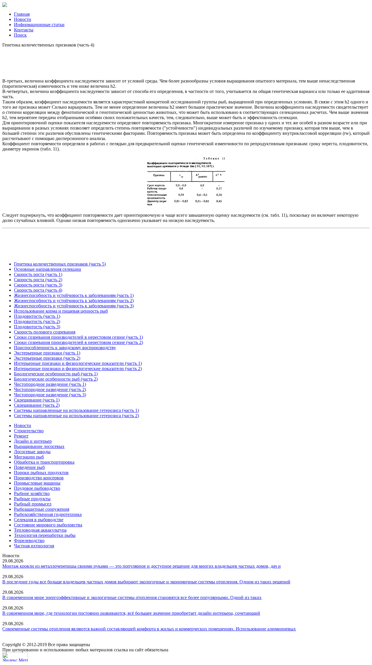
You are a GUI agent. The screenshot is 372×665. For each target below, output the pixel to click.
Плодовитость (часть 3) (37, 326)
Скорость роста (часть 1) (38, 274)
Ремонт (21, 435)
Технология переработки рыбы (45, 535)
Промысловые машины (37, 483)
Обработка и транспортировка (44, 462)
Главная (22, 14)
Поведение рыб (29, 467)
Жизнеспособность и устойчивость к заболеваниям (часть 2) (74, 300)
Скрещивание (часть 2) (37, 405)
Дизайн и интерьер (33, 441)
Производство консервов (39, 477)
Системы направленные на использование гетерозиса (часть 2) (76, 415)
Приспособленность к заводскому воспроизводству (65, 347)
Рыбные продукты (32, 498)
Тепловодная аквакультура (40, 530)
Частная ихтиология (34, 545)
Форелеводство (29, 540)
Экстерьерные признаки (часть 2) (47, 358)
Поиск (20, 35)
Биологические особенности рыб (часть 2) (56, 379)
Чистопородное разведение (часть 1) (50, 384)
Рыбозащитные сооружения (41, 509)
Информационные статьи (39, 24)
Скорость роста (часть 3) (38, 284)
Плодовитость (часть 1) (37, 316)
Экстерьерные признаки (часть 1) (47, 352)
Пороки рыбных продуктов (41, 472)
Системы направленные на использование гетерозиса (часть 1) (76, 410)
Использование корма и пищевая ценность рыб (61, 311)
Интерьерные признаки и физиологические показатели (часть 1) (78, 363)
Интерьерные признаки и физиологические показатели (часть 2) (78, 368)
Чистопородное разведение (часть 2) (50, 389)
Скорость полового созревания (44, 331)
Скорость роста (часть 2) (38, 279)
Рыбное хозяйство (32, 493)
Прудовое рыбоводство (37, 488)
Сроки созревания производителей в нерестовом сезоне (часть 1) (78, 337)
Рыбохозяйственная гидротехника (48, 514)
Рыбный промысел (32, 503)
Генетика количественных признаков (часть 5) (60, 263)
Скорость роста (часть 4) (38, 290)
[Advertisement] (186, 61)
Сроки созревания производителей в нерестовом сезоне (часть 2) (78, 342)
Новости (22, 19)
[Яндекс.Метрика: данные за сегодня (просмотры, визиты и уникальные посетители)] (15, 657)
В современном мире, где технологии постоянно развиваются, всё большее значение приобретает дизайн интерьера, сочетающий (131, 613)
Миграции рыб (29, 456)
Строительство (29, 430)
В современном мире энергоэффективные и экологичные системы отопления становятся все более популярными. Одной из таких (132, 597)
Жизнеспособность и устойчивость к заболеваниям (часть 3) (74, 305)
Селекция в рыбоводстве (38, 519)
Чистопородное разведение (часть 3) (50, 394)
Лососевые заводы (32, 451)
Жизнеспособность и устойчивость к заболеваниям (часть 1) (74, 295)
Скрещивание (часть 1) (37, 399)
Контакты (23, 29)
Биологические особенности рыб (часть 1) (56, 373)
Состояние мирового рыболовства (48, 524)
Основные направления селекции (47, 269)
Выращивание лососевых (39, 446)
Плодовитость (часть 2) (37, 321)
